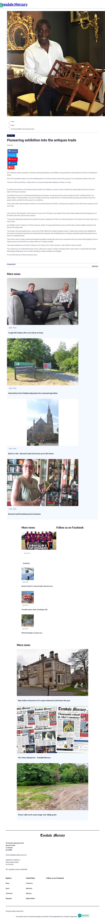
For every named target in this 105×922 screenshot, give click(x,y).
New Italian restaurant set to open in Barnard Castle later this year (44, 700)
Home (12, 121)
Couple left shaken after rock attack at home (25, 333)
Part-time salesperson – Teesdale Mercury (34, 758)
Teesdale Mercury (13, 4)
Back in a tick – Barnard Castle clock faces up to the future (31, 453)
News (12, 125)
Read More (26, 563)
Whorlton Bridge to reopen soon (31, 633)
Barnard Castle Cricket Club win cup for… (39, 558)
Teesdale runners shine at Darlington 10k (34, 609)
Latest (10, 327)
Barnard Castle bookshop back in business (24, 514)
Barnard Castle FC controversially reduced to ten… (37, 586)
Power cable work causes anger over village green (37, 815)
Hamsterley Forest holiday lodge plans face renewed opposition (33, 393)
